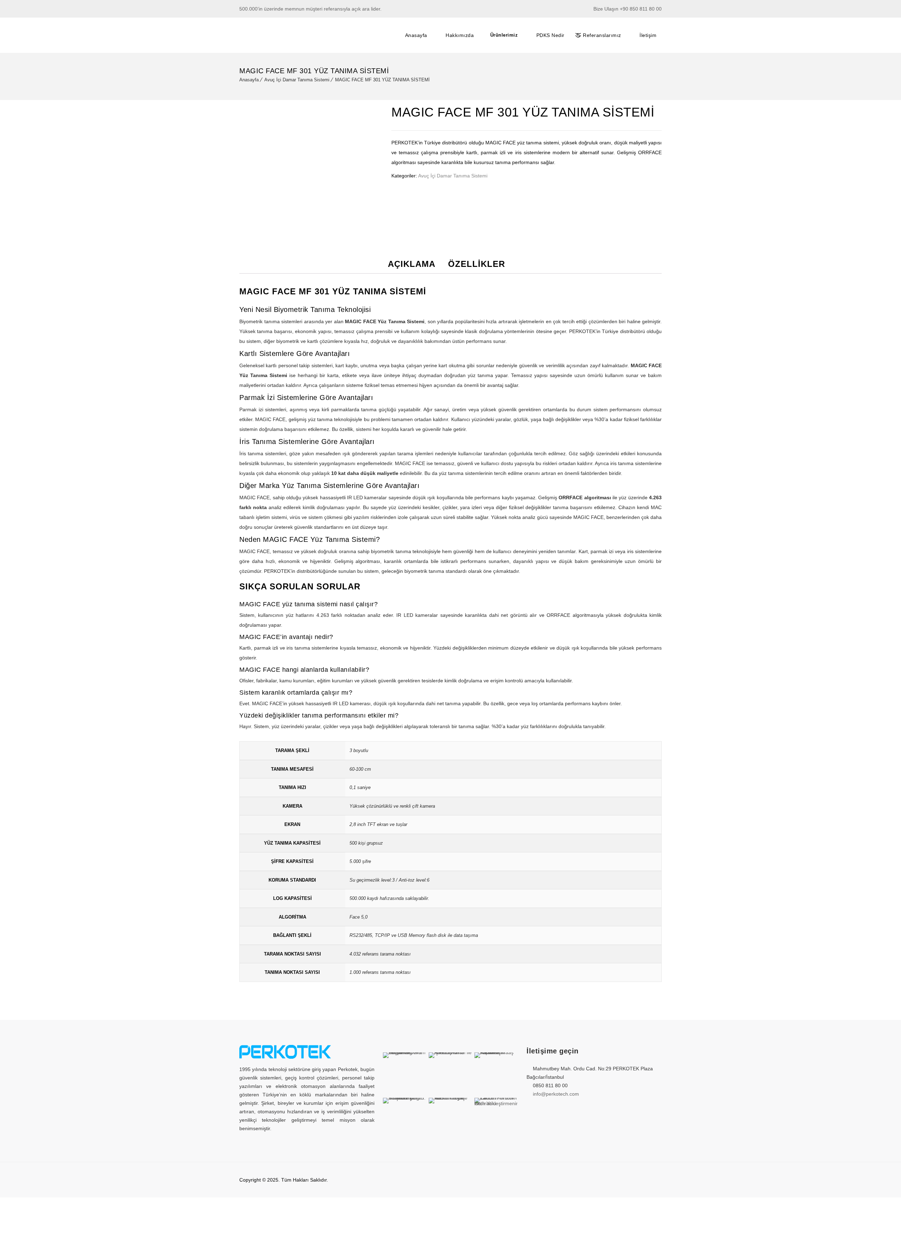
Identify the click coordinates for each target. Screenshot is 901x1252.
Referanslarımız (602, 35)
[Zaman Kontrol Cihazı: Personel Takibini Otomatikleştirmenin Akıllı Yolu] (495, 1119)
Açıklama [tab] (411, 264)
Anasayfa (416, 35)
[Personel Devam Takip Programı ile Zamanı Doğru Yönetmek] (404, 1073)
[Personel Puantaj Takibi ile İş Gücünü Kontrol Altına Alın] (450, 1073)
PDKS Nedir (550, 35)
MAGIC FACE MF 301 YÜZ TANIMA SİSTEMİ (382, 79)
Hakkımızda (460, 35)
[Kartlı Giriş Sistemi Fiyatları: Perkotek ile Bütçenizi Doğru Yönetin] (404, 1119)
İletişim (647, 35)
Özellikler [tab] (476, 264)
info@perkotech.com (556, 1094)
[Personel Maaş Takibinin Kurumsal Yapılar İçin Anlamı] (495, 1073)
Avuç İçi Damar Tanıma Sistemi (296, 79)
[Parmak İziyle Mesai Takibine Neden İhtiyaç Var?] (450, 1119)
